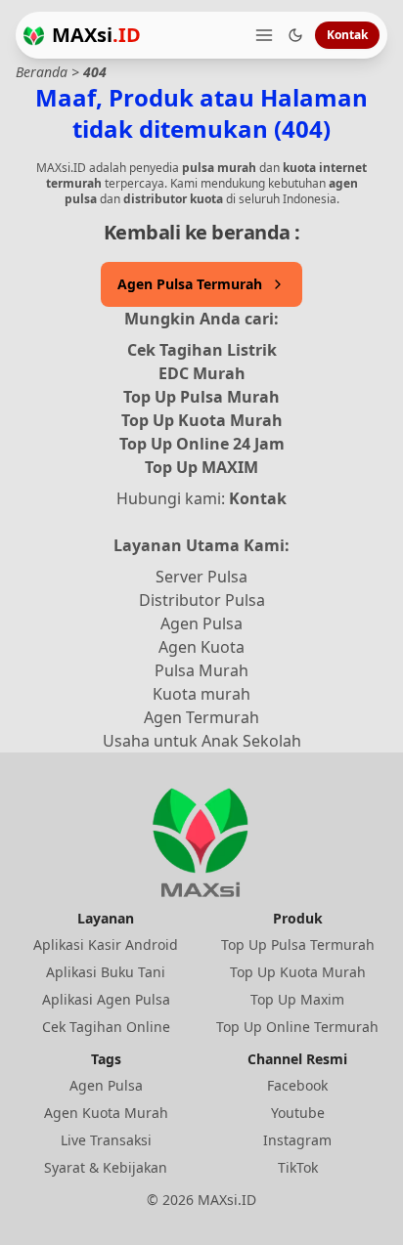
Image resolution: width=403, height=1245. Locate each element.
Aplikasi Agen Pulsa (106, 999)
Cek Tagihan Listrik (202, 350)
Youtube (298, 1112)
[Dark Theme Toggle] (295, 35)
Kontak (347, 34)
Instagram (297, 1140)
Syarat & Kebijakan (105, 1167)
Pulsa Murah (201, 670)
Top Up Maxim (297, 999)
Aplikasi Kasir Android (105, 944)
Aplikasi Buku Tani (105, 972)
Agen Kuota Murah (106, 1112)
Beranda (41, 72)
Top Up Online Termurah (297, 1026)
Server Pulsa (201, 576)
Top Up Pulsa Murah (201, 397)
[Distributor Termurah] (33, 35)
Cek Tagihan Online (106, 1026)
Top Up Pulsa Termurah (298, 944)
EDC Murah (202, 373)
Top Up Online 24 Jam (202, 443)
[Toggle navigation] (264, 35)
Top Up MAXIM (201, 467)
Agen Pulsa (201, 623)
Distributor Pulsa (202, 600)
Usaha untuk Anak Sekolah (202, 740)
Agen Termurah (201, 717)
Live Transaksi (106, 1140)
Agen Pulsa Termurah (189, 284)
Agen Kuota (201, 647)
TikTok (298, 1167)
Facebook (297, 1085)
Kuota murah (201, 694)
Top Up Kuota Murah (202, 420)
